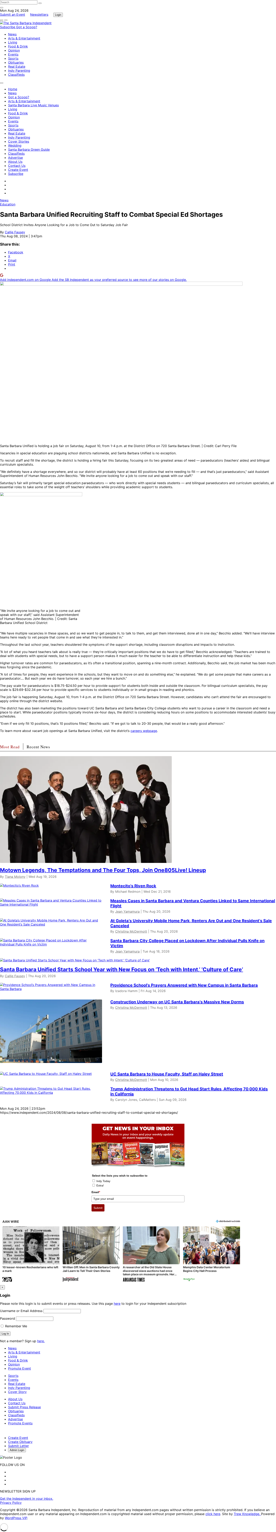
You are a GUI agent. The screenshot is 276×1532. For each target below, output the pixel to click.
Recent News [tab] (38, 746)
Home (12, 89)
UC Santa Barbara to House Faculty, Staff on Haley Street (166, 1074)
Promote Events (20, 1423)
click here (212, 1514)
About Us (15, 162)
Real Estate (16, 66)
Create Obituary (20, 1442)
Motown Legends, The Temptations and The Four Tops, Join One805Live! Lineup (103, 870)
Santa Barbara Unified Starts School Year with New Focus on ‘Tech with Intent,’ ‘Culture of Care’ (121, 969)
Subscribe (8, 27)
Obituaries (16, 62)
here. (41, 1341)
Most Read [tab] (10, 746)
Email (96, 1192)
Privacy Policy (11, 1503)
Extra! (100, 1185)
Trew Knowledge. (247, 1514)
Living (12, 42)
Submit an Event (12, 14)
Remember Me (15, 1326)
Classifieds (16, 75)
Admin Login (17, 1450)
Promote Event (19, 1368)
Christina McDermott (131, 931)
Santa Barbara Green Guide (29, 149)
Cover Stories (18, 141)
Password (7, 1318)
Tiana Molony (15, 877)
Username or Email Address (21, 1311)
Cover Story (17, 1392)
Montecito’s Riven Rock (133, 885)
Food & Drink (18, 46)
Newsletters (39, 14)
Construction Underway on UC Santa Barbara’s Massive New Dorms (177, 1002)
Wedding (14, 145)
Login (58, 14)
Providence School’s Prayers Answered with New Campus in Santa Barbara (184, 985)
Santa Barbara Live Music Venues (33, 105)
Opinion (14, 50)
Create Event (18, 170)
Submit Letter (18, 1446)
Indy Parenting (19, 71)
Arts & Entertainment (24, 38)
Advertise (15, 158)
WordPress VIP (16, 1518)
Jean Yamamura (127, 911)
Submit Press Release (24, 1407)
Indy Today (103, 1181)
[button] (31, 1254)
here (117, 1304)
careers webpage (144, 731)
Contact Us (16, 166)
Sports (13, 58)
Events (13, 54)
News (12, 34)
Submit (98, 1207)
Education (7, 204)
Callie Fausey (15, 232)
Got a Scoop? (26, 27)
